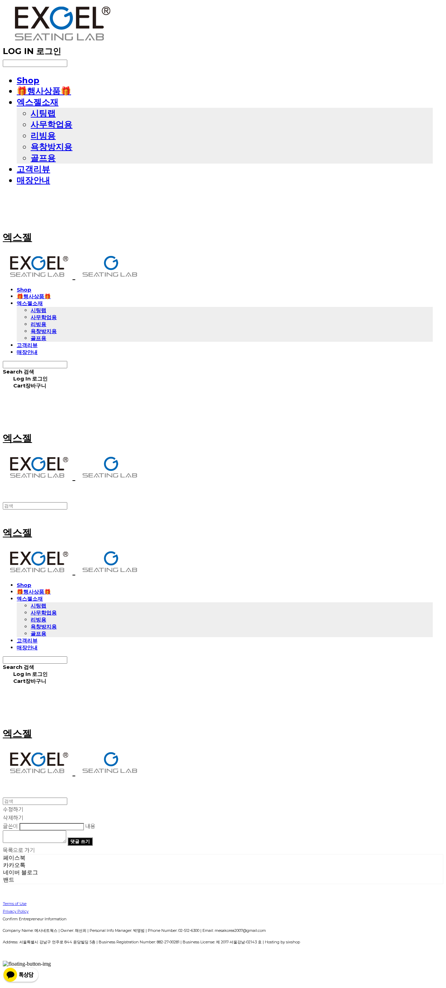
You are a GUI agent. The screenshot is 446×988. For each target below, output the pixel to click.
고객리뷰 (33, 169)
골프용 (43, 158)
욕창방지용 (51, 147)
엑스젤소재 (38, 102)
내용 (90, 826)
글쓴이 (10, 826)
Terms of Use (14, 903)
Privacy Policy (16, 911)
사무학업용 (51, 124)
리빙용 (43, 135)
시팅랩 (43, 113)
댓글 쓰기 (80, 841)
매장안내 (33, 180)
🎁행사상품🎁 (44, 91)
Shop (28, 80)
